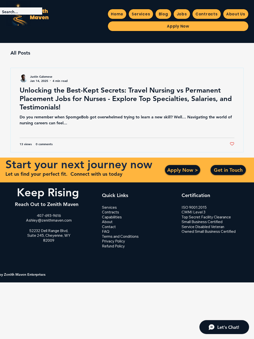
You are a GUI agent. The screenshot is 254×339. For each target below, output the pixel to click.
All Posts (20, 53)
